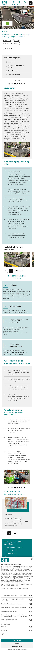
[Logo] (5, 3)
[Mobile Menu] (30, 3)
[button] (15, 84)
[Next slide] (11, 271)
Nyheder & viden (6, 49)
